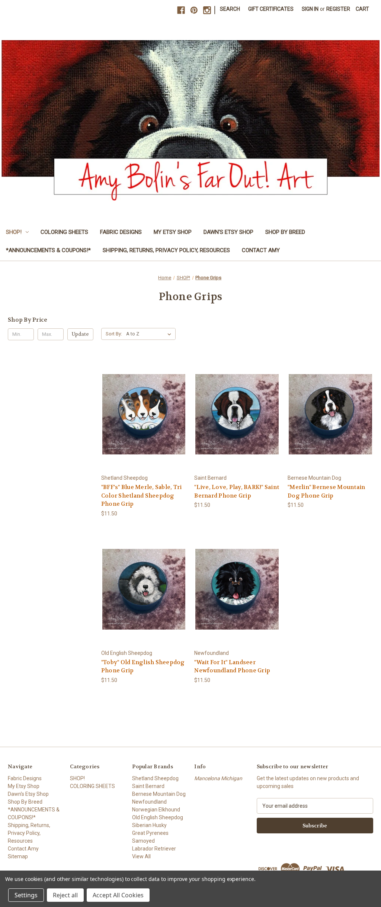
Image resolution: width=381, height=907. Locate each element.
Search (230, 9)
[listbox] (150, 334)
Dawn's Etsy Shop (228, 232)
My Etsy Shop (173, 232)
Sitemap (18, 856)
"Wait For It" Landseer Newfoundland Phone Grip (232, 667)
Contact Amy (261, 250)
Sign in (310, 9)
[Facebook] (181, 10)
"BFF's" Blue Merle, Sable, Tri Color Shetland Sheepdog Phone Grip (141, 495)
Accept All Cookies (118, 895)
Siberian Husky (149, 825)
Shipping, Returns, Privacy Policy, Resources (166, 250)
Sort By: (114, 334)
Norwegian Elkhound (156, 810)
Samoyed (143, 841)
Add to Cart (144, 414)
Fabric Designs (121, 232)
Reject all (65, 895)
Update (80, 334)
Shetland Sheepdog (155, 778)
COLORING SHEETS (64, 232)
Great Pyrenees (150, 833)
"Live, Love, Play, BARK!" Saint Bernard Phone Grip (236, 491)
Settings (26, 895)
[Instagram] (207, 10)
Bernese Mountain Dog (159, 794)
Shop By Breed (285, 232)
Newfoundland (149, 802)
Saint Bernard (148, 786)
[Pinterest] (194, 10)
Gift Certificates (271, 9)
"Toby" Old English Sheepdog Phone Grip (143, 667)
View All (141, 856)
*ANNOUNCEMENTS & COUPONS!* (48, 250)
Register (338, 9)
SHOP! (14, 232)
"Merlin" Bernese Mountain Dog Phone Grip (326, 491)
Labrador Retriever (154, 849)
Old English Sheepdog (157, 817)
